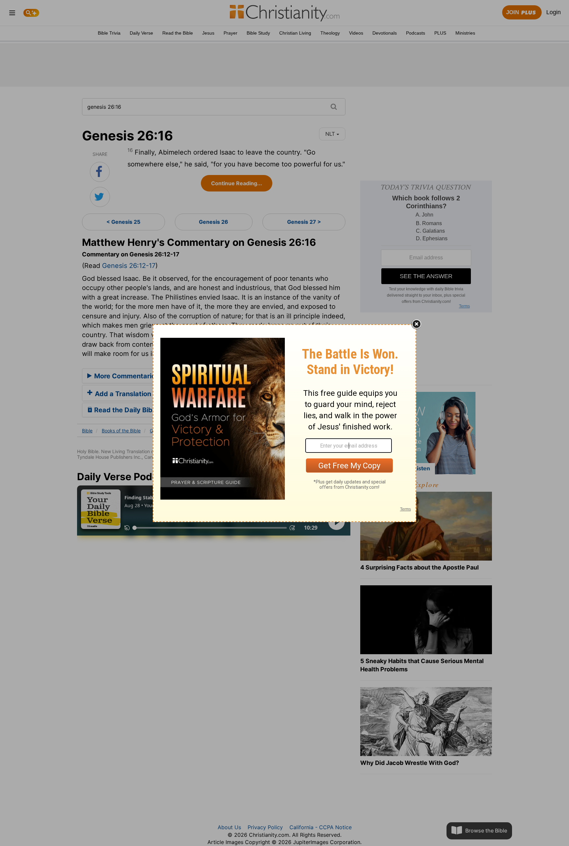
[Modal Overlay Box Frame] (284, 423)
